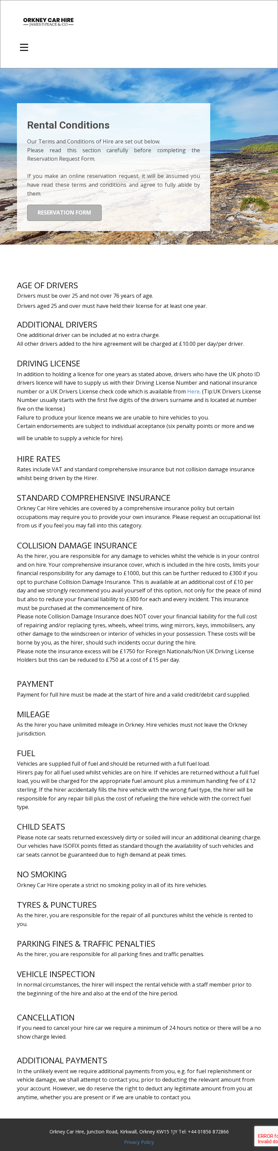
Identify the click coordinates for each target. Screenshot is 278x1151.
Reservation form (64, 212)
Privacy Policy (139, 1142)
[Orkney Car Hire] (48, 21)
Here (193, 391)
